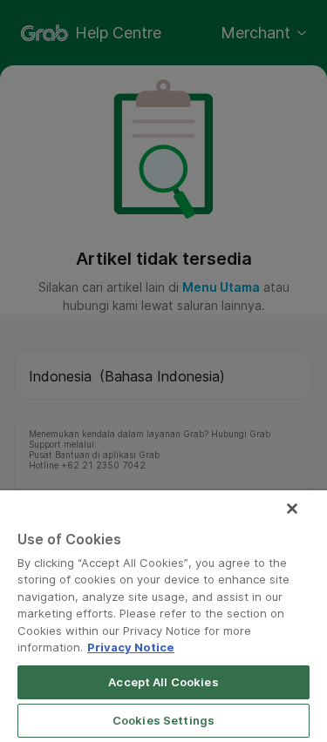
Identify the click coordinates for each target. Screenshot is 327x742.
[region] (163, 616)
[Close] (292, 508)
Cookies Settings (163, 720)
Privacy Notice (130, 647)
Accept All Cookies (163, 682)
